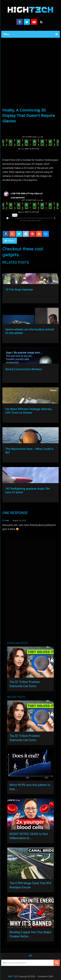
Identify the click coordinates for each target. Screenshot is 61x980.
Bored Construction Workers (23, 369)
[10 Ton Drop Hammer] (30, 276)
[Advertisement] (30, 75)
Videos (11, 240)
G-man (5, 520)
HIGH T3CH (13, 976)
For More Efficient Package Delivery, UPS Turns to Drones (28, 410)
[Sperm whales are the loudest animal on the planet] (30, 316)
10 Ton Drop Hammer (19, 289)
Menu (6, 34)
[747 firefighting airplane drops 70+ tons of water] (30, 476)
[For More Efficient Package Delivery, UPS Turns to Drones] (30, 396)
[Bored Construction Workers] (30, 356)
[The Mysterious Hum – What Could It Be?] (30, 436)
